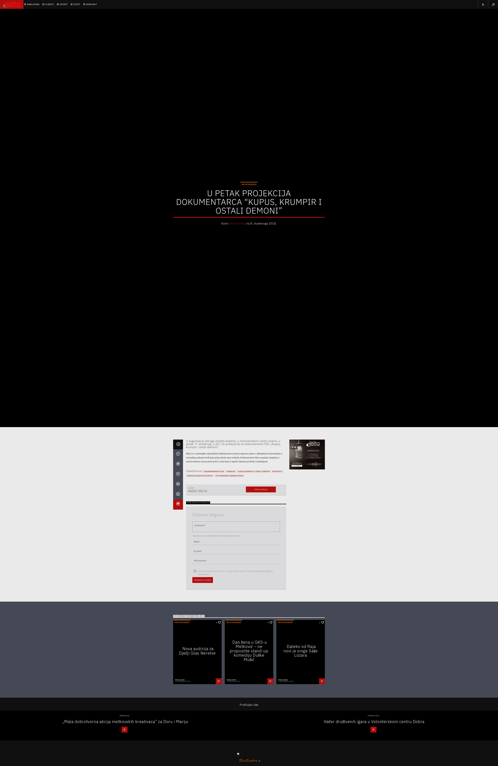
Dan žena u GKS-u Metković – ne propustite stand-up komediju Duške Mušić (249, 674)
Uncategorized (249, 195)
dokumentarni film (214, 495)
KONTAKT (91, 4)
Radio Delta (237, 234)
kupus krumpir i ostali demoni (254, 495)
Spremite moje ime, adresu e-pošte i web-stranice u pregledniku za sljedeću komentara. (235, 594)
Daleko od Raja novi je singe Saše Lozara (300, 674)
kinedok (231, 495)
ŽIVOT (77, 4)
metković (277, 495)
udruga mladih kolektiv (200, 499)
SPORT (64, 4)
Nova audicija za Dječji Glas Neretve (197, 674)
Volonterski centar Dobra (229, 499)
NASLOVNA (33, 4)
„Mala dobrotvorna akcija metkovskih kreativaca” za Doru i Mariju (125, 744)
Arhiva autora (261, 512)
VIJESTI (49, 4)
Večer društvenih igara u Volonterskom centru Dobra (374, 744)
